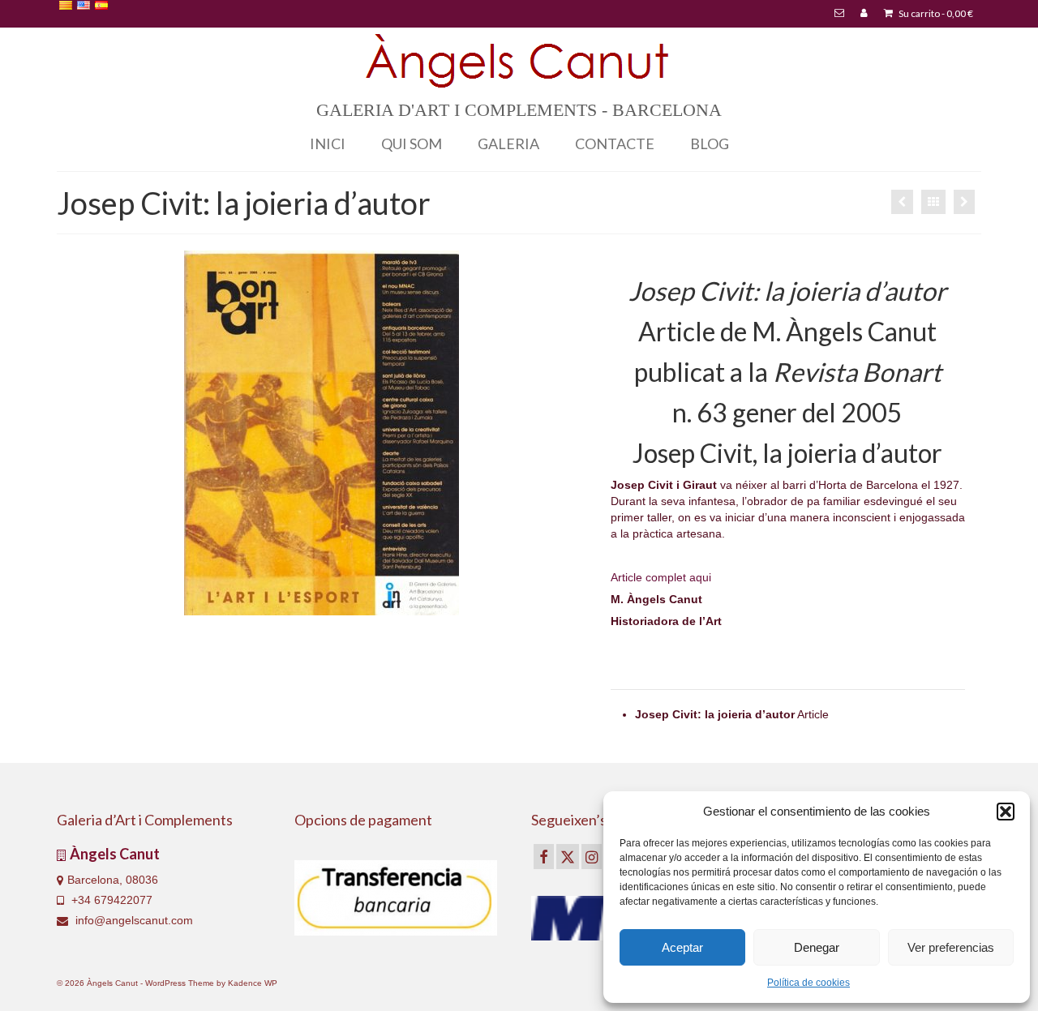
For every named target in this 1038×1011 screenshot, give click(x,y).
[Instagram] (591, 856)
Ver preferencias (950, 947)
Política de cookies (808, 982)
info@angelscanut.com (132, 920)
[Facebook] (544, 856)
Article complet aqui (661, 577)
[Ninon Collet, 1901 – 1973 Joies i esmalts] (964, 202)
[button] (1005, 811)
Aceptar (682, 947)
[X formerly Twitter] (567, 856)
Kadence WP (252, 983)
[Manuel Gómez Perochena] (902, 202)
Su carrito (935, 13)
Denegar (816, 947)
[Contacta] (839, 14)
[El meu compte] (864, 14)
